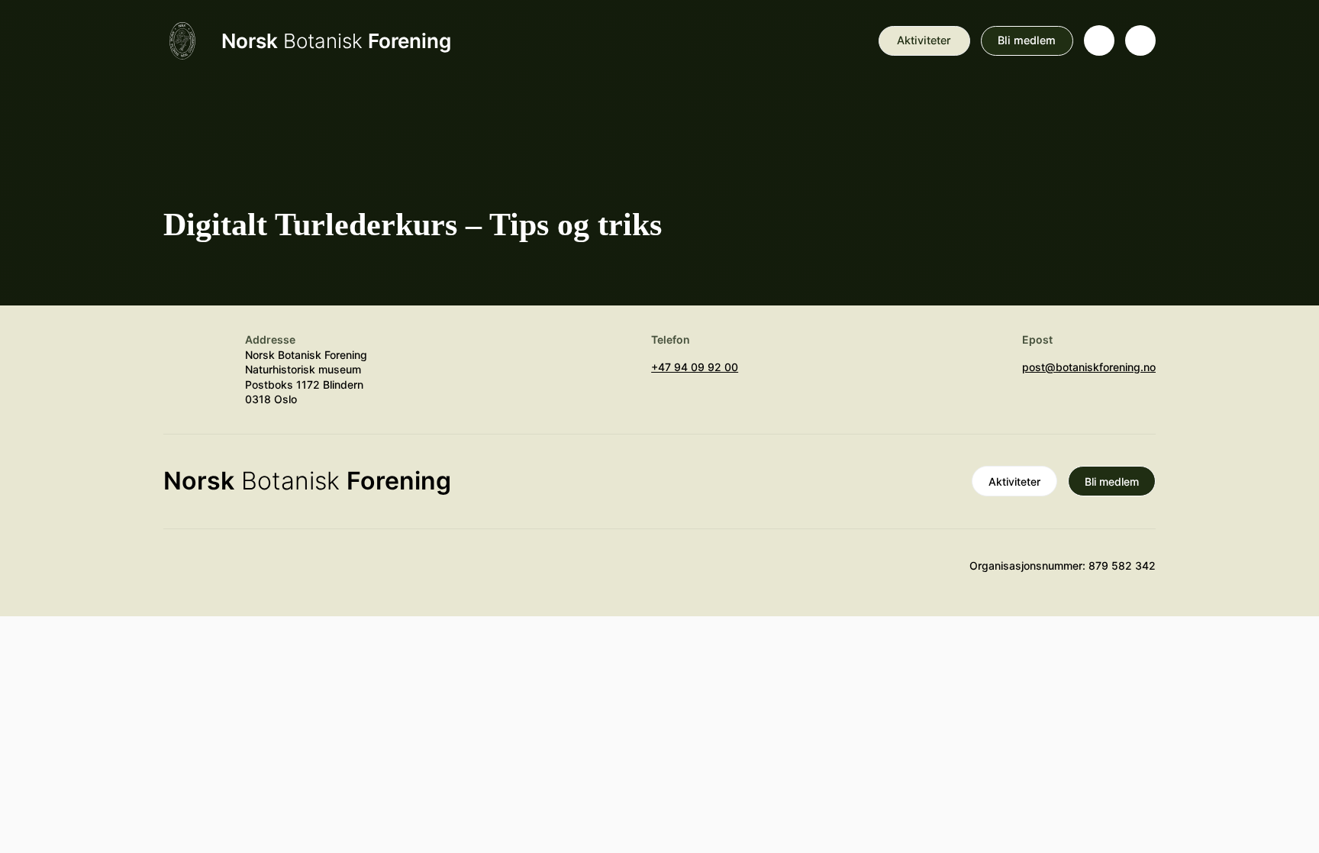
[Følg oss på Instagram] (223, 572)
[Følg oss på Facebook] (268, 572)
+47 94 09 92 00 (694, 366)
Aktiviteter (924, 40)
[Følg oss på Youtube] (178, 572)
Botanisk (336, 41)
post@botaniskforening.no (1089, 366)
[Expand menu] (1140, 40)
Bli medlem (1027, 40)
